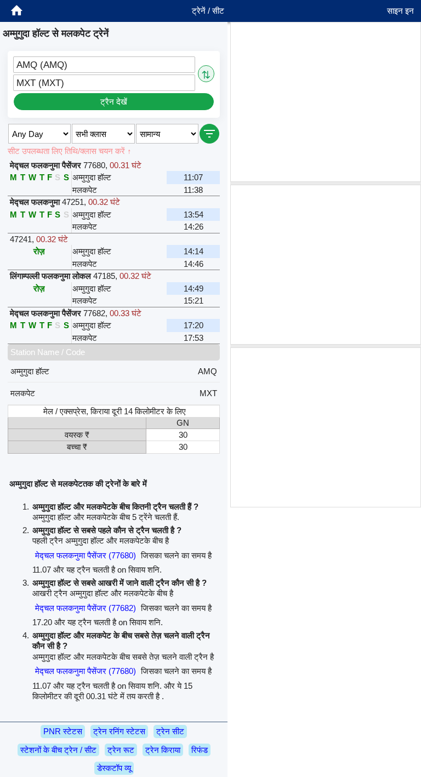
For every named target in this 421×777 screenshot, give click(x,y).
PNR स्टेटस (62, 731)
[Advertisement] (326, 102)
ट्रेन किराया (162, 750)
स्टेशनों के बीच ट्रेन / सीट (58, 750)
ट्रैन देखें (113, 101)
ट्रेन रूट (120, 750)
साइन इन (400, 10)
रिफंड (199, 750)
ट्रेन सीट (170, 731)
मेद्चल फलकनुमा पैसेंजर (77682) (85, 608)
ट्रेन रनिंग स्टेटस (119, 731)
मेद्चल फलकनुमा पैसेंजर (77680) (85, 555)
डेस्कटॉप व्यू (114, 768)
